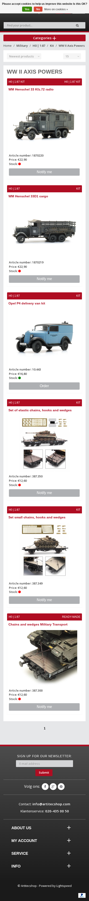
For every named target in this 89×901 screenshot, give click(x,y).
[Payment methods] (82, 895)
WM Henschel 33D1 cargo (28, 196)
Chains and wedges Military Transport (38, 624)
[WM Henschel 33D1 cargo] (44, 230)
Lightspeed (64, 886)
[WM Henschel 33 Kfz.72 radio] (44, 123)
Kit (52, 46)
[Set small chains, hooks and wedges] (44, 551)
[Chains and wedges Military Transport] (44, 658)
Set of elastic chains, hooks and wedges (40, 410)
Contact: (44, 804)
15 (67, 56)
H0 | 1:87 (39, 46)
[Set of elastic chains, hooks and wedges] (44, 444)
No (38, 9)
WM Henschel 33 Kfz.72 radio (31, 89)
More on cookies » (56, 9)
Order (44, 386)
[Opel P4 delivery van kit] (44, 337)
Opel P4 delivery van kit (26, 303)
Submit (44, 772)
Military (22, 46)
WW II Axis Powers (72, 46)
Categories (42, 38)
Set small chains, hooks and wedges (36, 517)
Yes (27, 9)
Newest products (21, 56)
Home (7, 46)
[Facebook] (45, 786)
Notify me (44, 172)
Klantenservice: (44, 811)
